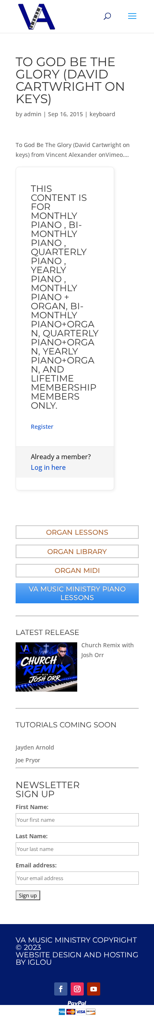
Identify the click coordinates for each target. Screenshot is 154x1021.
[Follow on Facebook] (60, 989)
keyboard (102, 114)
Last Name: (32, 836)
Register (42, 426)
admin (32, 114)
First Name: (32, 807)
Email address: (36, 865)
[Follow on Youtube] (93, 989)
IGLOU (40, 962)
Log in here (48, 467)
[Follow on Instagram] (77, 989)
